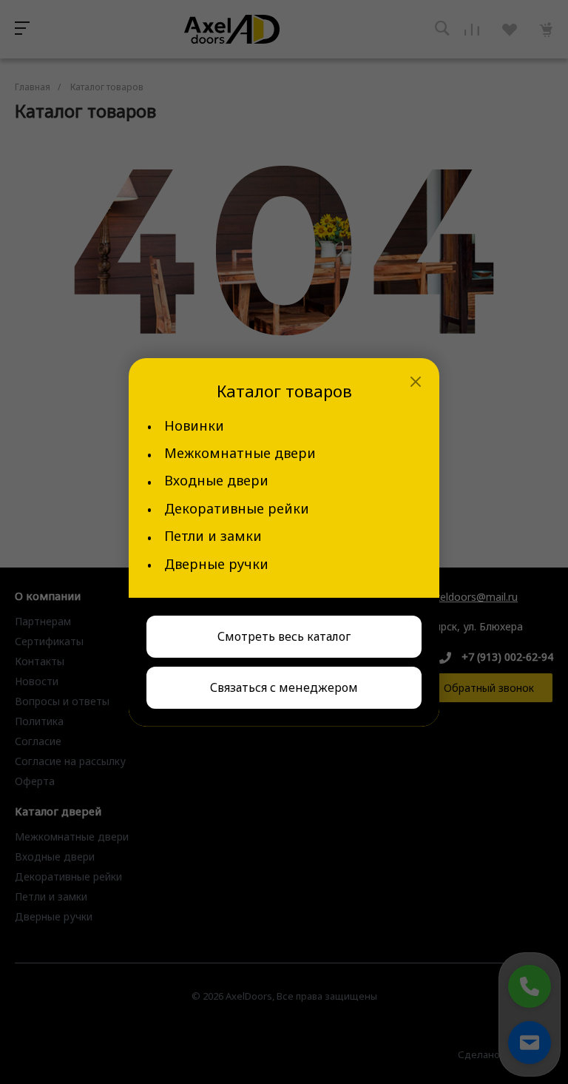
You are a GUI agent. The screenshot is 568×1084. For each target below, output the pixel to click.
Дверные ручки (216, 564)
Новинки (194, 425)
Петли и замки (213, 536)
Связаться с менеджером (284, 687)
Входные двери (216, 480)
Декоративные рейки (236, 508)
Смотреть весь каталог (284, 636)
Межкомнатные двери (240, 453)
